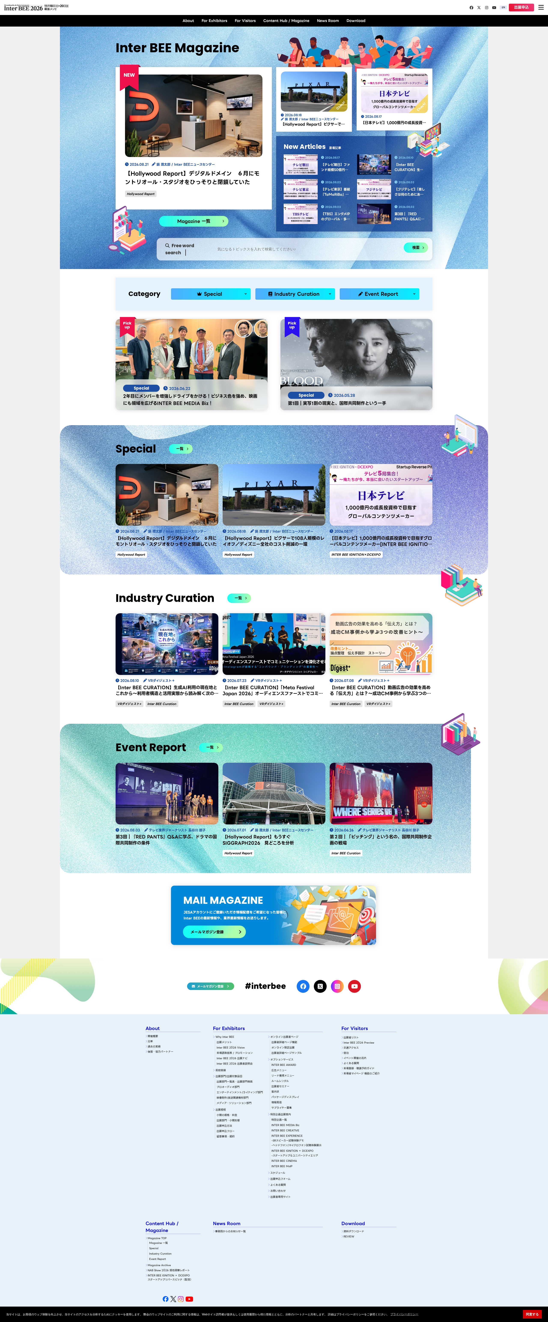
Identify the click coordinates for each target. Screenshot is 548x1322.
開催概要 (153, 1036)
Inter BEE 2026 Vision (231, 1047)
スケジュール (277, 1173)
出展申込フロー (226, 1131)
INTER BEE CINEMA (284, 1161)
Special (213, 294)
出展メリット (224, 1042)
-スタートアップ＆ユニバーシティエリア (294, 1155)
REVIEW (349, 1236)
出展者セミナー (280, 1086)
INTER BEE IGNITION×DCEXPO (356, 554)
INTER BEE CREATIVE (285, 1130)
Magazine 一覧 (193, 221)
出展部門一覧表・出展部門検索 (235, 1082)
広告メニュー (279, 1070)
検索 (416, 248)
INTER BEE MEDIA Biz (285, 1125)
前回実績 (221, 1070)
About (188, 20)
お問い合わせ (278, 1191)
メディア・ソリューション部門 (234, 1103)
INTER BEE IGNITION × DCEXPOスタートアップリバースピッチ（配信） (170, 1277)
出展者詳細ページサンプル (286, 1053)
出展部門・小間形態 (228, 1120)
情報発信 (276, 1102)
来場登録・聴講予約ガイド (359, 1068)
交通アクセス (351, 1048)
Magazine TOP (157, 1238)
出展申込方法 (224, 1126)
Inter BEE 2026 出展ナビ (232, 1058)
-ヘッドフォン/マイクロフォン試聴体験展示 (296, 1145)
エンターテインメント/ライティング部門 (240, 1092)
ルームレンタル (280, 1081)
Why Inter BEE (225, 1037)
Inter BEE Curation (161, 703)
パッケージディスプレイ (285, 1097)
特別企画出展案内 (280, 1114)
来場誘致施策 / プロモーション (235, 1053)
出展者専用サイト (280, 1197)
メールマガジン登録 (210, 986)
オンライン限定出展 (283, 1047)
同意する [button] (532, 1314)
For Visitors (245, 20)
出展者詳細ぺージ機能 (284, 1042)
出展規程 (221, 1110)
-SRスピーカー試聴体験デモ (287, 1140)
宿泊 (346, 1053)
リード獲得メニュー (282, 1076)
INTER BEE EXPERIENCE (287, 1136)
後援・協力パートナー (160, 1052)
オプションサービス (281, 1059)
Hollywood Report (140, 193)
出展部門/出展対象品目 (229, 1076)
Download (356, 20)
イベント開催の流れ (355, 1058)
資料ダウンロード (354, 1231)
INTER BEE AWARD (283, 1065)
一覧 (179, 449)
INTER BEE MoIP (281, 1166)
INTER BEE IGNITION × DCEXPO (292, 1151)
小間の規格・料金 (227, 1115)
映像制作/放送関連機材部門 (233, 1098)
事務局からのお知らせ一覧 (230, 1231)
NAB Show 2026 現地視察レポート (169, 1270)
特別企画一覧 (279, 1120)
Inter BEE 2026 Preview (359, 1043)
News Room (328, 20)
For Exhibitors (214, 20)
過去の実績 (154, 1046)
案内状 (275, 1092)
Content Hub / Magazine (286, 20)
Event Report (381, 294)
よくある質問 (278, 1185)
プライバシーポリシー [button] (404, 1314)
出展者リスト (351, 1037)
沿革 (150, 1041)
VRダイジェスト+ (129, 703)
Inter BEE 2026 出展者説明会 (235, 1064)
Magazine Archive (159, 1265)
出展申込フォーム (280, 1179)
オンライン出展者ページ (284, 1037)
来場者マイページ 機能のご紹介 (362, 1073)
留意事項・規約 (226, 1136)
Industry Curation (297, 294)
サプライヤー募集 (281, 1108)
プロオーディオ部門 (228, 1087)
